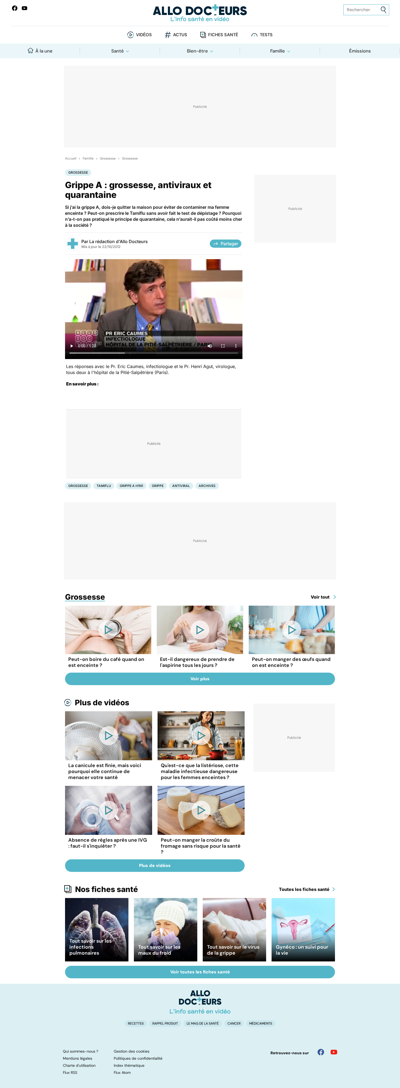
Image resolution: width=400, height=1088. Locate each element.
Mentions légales (77, 1058)
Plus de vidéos (102, 702)
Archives (207, 486)
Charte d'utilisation (79, 1065)
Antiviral (181, 486)
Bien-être (197, 51)
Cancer (234, 1023)
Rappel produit (165, 1023)
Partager (229, 243)
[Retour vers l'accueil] (200, 13)
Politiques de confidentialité (138, 1058)
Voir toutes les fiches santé (200, 972)
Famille (277, 51)
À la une (44, 51)
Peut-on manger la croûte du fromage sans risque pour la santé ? (201, 846)
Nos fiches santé (106, 889)
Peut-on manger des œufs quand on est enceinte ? (291, 662)
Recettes (136, 1023)
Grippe (158, 486)
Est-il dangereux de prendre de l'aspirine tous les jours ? (197, 662)
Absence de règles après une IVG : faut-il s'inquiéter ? (107, 843)
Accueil (70, 158)
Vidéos (144, 35)
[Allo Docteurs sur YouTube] (24, 8)
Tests (266, 35)
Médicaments (260, 1023)
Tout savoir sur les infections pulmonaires (90, 947)
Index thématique (129, 1065)
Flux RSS (70, 1072)
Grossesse (108, 158)
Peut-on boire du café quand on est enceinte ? (106, 662)
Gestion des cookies (131, 1051)
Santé (117, 51)
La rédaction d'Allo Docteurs (118, 241)
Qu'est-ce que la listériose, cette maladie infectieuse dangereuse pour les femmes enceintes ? (200, 771)
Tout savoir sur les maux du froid (159, 950)
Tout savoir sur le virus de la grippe (233, 950)
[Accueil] (200, 1002)
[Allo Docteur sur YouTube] (334, 1052)
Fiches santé (223, 35)
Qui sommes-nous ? (80, 1051)
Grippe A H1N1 (131, 486)
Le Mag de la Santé (203, 1023)
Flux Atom (122, 1072)
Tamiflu (104, 486)
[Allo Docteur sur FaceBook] (14, 8)
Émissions (360, 51)
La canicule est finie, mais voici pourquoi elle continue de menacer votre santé (104, 771)
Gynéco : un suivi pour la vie (302, 950)
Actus (180, 35)
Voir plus (200, 679)
